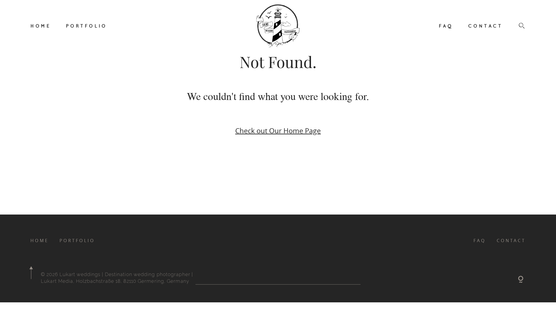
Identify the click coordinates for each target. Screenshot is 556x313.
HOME (40, 25)
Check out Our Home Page (278, 130)
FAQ (446, 25)
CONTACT (485, 25)
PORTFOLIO (86, 25)
